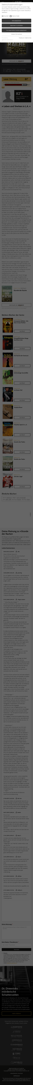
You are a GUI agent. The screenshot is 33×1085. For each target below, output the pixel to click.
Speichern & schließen (16, 25)
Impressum (21, 38)
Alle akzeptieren (16, 20)
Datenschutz (28, 38)
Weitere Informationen (16, 34)
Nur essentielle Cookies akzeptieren (16, 30)
